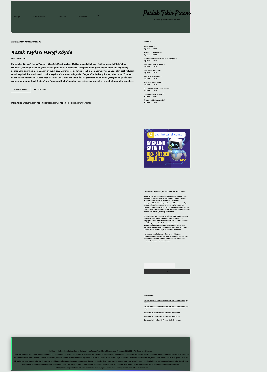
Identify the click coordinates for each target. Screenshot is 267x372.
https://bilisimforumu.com (23, 103)
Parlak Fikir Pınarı (166, 13)
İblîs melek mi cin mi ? (152, 70)
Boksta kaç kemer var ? (153, 52)
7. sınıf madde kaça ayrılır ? (154, 100)
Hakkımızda (83, 17)
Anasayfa (17, 17)
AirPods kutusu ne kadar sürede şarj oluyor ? (161, 58)
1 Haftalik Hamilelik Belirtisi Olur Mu (157, 312)
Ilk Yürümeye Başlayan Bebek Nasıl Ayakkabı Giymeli (164, 300)
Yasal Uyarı (62, 17)
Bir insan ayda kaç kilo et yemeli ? (157, 88)
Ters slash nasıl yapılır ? (153, 82)
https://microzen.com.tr (48, 103)
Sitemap (87, 103)
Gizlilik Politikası (39, 17)
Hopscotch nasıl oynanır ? (154, 94)
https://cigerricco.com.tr (71, 103)
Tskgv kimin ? (149, 46)
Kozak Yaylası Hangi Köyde (41, 52)
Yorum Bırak (41, 90)
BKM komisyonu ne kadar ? (154, 64)
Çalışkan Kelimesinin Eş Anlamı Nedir (158, 320)
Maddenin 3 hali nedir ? (153, 76)
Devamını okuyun (22, 90)
